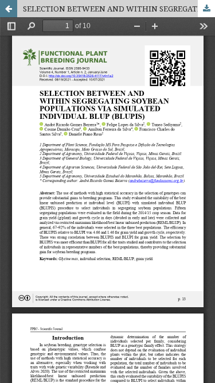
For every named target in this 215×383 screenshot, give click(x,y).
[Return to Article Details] (8, 8)
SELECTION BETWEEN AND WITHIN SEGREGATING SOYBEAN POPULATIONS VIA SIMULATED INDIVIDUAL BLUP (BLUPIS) (119, 8)
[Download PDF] (206, 8)
